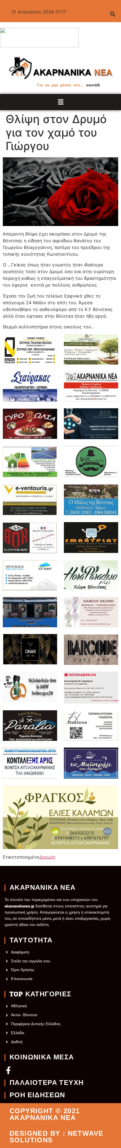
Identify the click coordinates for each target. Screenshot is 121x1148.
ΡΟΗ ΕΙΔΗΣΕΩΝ (37, 1095)
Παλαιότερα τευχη (47, 1083)
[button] (61, 102)
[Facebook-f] (8, 1070)
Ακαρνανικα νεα (43, 887)
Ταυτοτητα (31, 940)
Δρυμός (47, 857)
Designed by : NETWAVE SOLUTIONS (56, 1137)
